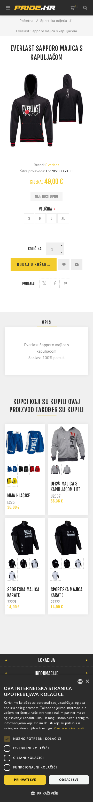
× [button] (87, 681)
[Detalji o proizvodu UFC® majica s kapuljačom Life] (68, 444)
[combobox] (80, 681)
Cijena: (36, 182)
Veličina (46, 209)
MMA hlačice (18, 495)
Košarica (75, 5)
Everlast (52, 165)
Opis (46, 322)
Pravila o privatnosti (69, 728)
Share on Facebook (55, 283)
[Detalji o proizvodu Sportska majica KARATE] (25, 538)
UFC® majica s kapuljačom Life (66, 486)
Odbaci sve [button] (69, 779)
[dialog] (46, 738)
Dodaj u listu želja (63, 264)
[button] (46, 793)
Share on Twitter (44, 283)
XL (63, 218)
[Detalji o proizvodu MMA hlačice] (25, 444)
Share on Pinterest (65, 283)
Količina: (35, 248)
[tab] (46, 322)
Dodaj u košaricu (35, 264)
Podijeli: (29, 283)
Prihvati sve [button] (25, 779)
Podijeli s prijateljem (76, 264)
